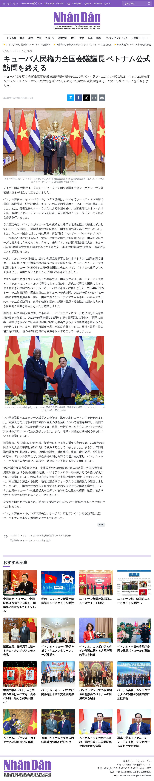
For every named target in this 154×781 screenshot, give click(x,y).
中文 (68, 3)
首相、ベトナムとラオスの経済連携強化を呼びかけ (57, 740)
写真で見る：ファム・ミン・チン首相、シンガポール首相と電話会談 (133, 742)
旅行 (73, 38)
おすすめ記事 (15, 562)
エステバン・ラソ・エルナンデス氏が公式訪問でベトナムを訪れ (40, 535)
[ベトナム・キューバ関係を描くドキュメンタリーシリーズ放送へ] (58, 630)
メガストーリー (139, 38)
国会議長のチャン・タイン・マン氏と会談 (30, 540)
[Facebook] (78, 97)
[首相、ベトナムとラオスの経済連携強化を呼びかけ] (58, 722)
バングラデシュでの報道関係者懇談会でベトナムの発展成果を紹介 (95, 694)
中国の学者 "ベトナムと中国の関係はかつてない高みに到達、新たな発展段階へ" (19, 696)
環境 (30, 38)
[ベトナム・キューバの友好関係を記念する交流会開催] (58, 674)
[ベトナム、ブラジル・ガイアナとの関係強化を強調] (20, 722)
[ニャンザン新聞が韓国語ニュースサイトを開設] (96, 583)
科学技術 (62, 38)
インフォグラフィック (116, 38)
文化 (39, 38)
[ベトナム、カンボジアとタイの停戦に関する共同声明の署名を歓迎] (96, 630)
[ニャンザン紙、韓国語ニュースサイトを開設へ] (134, 583)
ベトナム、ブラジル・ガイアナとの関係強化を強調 (19, 740)
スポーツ (49, 38)
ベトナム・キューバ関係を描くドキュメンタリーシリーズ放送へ (57, 650)
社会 (22, 38)
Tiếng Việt (49, 3)
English (59, 3)
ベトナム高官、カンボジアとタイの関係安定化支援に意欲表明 (133, 694)
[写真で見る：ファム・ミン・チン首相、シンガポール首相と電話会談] (134, 722)
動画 (98, 38)
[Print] (102, 97)
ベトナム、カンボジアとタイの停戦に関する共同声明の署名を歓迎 (95, 650)
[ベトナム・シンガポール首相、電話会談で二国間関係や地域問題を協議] (96, 722)
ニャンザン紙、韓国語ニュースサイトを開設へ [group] (28, 44)
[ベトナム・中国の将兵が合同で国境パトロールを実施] (134, 630)
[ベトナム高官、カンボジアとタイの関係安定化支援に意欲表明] (134, 674)
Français (76, 3)
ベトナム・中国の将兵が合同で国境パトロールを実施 (133, 648)
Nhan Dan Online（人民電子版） (77, 21)
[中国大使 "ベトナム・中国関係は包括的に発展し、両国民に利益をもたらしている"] (20, 583)
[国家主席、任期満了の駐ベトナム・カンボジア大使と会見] (20, 630)
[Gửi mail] (94, 97)
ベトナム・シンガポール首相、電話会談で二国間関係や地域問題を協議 (95, 742)
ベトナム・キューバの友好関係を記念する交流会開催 (57, 692)
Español (98, 3)
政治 (6, 51)
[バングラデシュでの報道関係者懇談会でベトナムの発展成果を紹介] (96, 674)
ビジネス (11, 38)
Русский (87, 3)
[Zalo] (70, 97)
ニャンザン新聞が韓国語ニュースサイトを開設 (95, 601)
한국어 (107, 3)
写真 (90, 38)
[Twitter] (86, 97)
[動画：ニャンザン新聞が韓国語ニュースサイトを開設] (58, 583)
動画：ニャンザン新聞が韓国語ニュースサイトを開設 (57, 601)
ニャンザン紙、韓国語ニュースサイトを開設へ (133, 601)
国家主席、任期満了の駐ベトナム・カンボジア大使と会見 (19, 650)
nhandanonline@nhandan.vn (135, 775)
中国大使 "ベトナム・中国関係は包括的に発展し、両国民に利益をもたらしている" (19, 605)
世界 (82, 38)
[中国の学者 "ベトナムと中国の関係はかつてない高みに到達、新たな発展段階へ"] (20, 674)
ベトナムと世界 (22, 51)
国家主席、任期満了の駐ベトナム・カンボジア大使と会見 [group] (84, 44)
